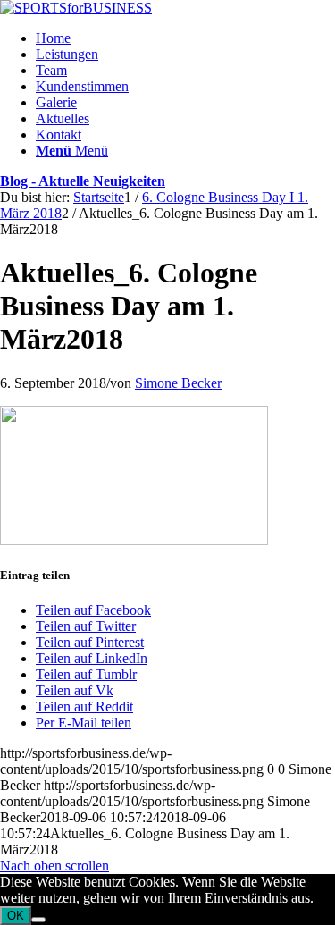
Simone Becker (178, 383)
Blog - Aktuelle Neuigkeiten (82, 181)
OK (15, 915)
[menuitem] (185, 38)
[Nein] (38, 919)
